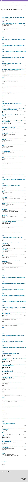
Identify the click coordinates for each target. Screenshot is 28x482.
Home (2, 2)
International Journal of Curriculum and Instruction (9, 0)
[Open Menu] (1, 0)
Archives (5, 2)
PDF (3, 21)
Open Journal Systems (4, 461)
